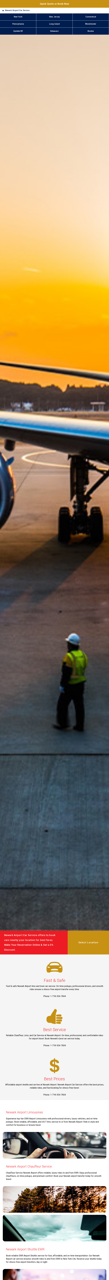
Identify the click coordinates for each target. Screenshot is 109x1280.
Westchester (90, 24)
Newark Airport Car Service (17, 10)
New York (18, 17)
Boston (91, 31)
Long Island (54, 24)
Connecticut (90, 17)
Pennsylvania (18, 24)
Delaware (54, 31)
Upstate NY (18, 31)
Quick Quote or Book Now (54, 3)
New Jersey (54, 17)
